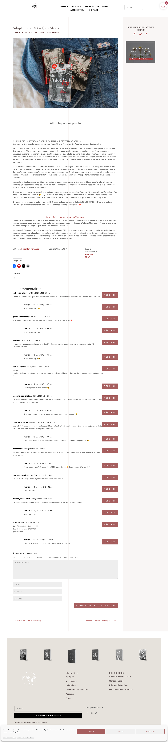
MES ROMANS (77, 7)
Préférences (150, 731)
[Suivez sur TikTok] (140, 33)
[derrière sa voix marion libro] (24, 655)
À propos (70, 676)
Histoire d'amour (38, 32)
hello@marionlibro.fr (94, 707)
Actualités (70, 694)
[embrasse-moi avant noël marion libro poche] (48, 655)
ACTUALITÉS (102, 7)
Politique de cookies (9, 738)
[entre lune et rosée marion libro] (72, 656)
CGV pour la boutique (118, 685)
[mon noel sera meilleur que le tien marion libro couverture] (96, 655)
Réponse (110, 295)
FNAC (87, 257)
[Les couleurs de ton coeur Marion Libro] (143, 655)
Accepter (91, 731)
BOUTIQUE (90, 7)
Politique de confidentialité (25, 738)
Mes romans (71, 681)
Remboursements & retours (121, 689)
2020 (27, 32)
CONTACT (93, 10)
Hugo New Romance (30, 249)
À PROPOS (64, 7)
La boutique (71, 685)
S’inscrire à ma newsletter (120, 676)
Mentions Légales (117, 681)
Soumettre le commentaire (96, 605)
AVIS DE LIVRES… (77, 10)
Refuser (121, 731)
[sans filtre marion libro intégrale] (120, 655)
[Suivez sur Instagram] (134, 33)
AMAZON (89, 254)
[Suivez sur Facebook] (146, 33)
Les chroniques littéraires (77, 689)
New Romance (52, 32)
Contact (69, 698)
